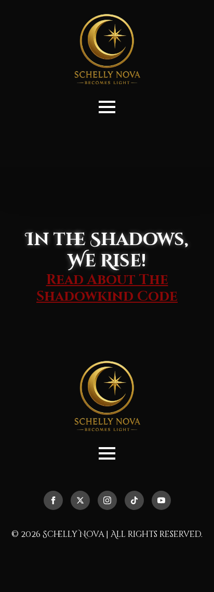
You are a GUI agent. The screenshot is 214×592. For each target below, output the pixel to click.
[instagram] (107, 500)
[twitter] (80, 500)
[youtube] (161, 500)
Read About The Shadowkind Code (107, 288)
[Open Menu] (107, 107)
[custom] (134, 500)
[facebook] (53, 500)
